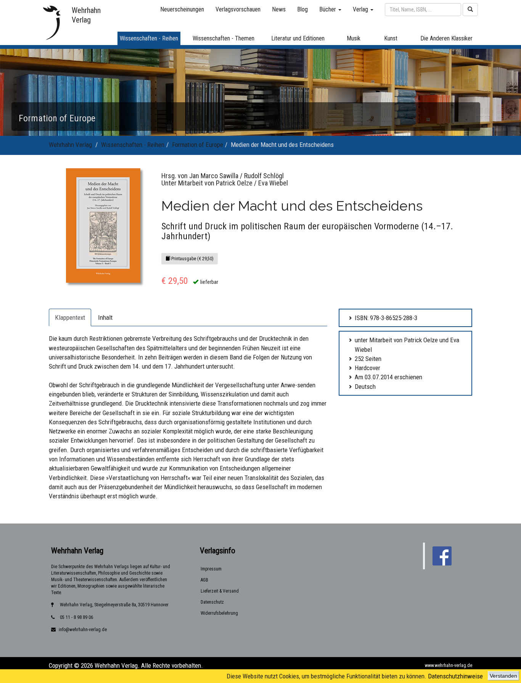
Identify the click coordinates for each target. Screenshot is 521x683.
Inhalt (105, 317)
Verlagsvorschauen (237, 9)
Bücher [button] (328, 9)
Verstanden (503, 676)
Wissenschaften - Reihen (132, 144)
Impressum (211, 569)
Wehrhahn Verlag (70, 144)
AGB (204, 580)
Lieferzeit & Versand (220, 591)
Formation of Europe (197, 144)
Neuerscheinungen (182, 9)
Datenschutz (212, 602)
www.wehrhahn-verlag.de (448, 665)
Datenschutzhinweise (455, 676)
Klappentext (70, 317)
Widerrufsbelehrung (219, 613)
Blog (302, 9)
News (279, 9)
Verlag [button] (361, 9)
